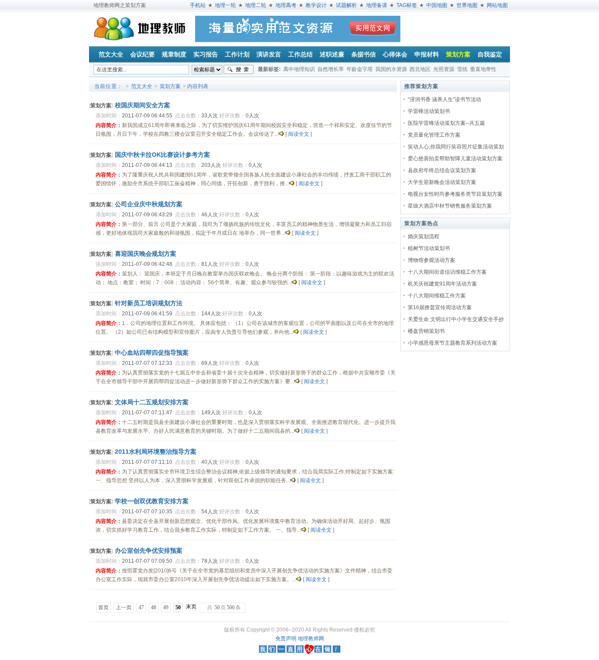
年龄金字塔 (359, 69)
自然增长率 (330, 69)
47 (141, 607)
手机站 (198, 5)
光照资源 (443, 69)
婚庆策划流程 (423, 236)
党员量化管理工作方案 (434, 135)
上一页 (124, 607)
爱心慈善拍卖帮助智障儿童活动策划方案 (455, 158)
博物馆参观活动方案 (431, 260)
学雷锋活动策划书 (429, 111)
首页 (103, 607)
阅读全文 (298, 134)
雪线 (462, 69)
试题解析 (346, 5)
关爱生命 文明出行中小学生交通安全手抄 (456, 319)
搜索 (238, 69)
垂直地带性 (483, 69)
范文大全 (141, 86)
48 (153, 607)
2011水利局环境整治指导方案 (155, 451)
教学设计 (316, 5)
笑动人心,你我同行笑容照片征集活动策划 (456, 147)
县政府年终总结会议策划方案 (442, 170)
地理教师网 (311, 638)
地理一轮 (225, 5)
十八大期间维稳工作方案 (437, 296)
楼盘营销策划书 (426, 331)
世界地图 (467, 5)
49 (165, 607)
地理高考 (285, 5)
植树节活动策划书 (429, 248)
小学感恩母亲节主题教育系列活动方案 (452, 343)
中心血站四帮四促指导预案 (152, 352)
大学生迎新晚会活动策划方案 (442, 182)
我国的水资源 (391, 69)
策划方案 (170, 86)
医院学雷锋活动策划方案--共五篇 (446, 123)
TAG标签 (406, 5)
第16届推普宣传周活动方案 (440, 307)
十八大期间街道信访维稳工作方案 (447, 272)
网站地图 (497, 5)
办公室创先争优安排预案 (148, 550)
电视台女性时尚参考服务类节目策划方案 (455, 194)
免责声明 (285, 638)
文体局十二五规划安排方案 (152, 402)
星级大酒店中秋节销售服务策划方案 (450, 206)
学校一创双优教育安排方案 (152, 501)
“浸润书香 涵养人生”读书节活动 (444, 99)
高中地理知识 (299, 69)
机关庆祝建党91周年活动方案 (442, 284)
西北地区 (420, 69)
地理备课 (376, 5)
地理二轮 (255, 5)
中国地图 (436, 5)
